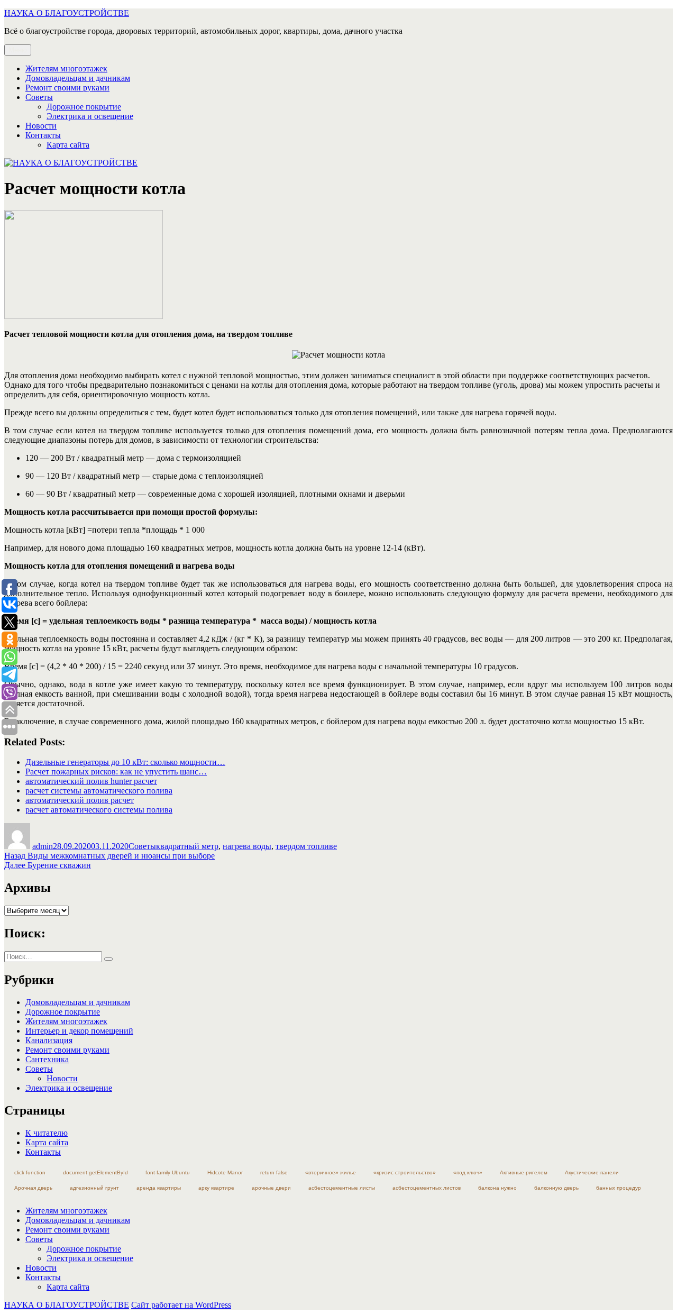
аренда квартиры (158, 1188)
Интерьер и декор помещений (79, 1030)
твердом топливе (306, 846)
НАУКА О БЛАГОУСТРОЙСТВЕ (66, 12)
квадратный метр (187, 846)
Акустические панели (592, 1172)
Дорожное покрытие (84, 106)
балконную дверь (556, 1188)
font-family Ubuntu (167, 1172)
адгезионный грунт (94, 1188)
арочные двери (271, 1188)
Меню (17, 50)
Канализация (48, 1040)
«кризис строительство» (404, 1172)
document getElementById (95, 1172)
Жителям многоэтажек (66, 68)
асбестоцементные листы (341, 1188)
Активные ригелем (523, 1172)
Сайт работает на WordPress (181, 1304)
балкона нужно (497, 1188)
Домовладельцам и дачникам (77, 78)
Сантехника (47, 1059)
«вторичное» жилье (330, 1172)
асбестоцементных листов (426, 1188)
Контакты (43, 135)
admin (42, 846)
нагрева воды (247, 846)
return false (274, 1172)
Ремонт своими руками (67, 87)
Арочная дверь (33, 1188)
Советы (39, 97)
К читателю (46, 1132)
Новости (41, 125)
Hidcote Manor (225, 1172)
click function (29, 1172)
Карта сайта (68, 144)
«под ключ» (467, 1172)
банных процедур (618, 1188)
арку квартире (216, 1188)
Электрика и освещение (90, 116)
